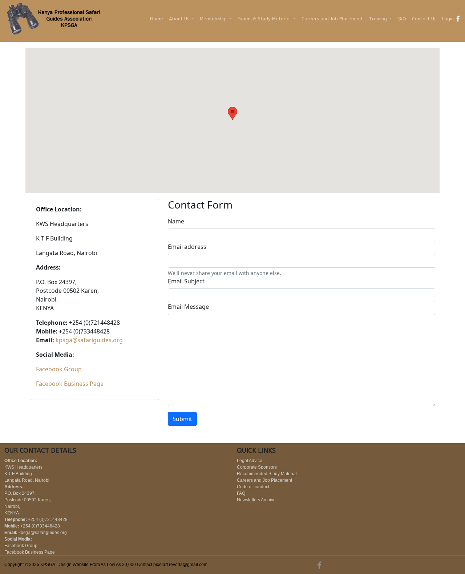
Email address (187, 247)
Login (448, 18)
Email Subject (186, 281)
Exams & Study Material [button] (265, 18)
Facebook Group (59, 369)
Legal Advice (249, 460)
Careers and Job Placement (332, 18)
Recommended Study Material (267, 473)
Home (156, 18)
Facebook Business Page (70, 384)
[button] (232, 113)
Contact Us (424, 18)
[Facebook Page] (458, 19)
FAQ (401, 18)
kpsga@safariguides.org (89, 340)
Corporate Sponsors (257, 467)
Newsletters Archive (256, 499)
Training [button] (378, 18)
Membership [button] (214, 18)
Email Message (188, 307)
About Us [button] (180, 18)
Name (176, 221)
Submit (182, 419)
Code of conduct (253, 486)
